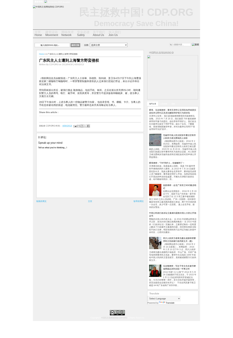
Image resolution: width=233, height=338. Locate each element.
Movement (51, 33)
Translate (170, 303)
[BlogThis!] (82, 126)
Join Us (114, 33)
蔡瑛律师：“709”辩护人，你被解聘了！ (167, 163)
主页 (90, 201)
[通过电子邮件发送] (78, 126)
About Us (99, 33)
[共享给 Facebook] (88, 126)
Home (38, 33)
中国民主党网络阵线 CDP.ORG (114, 318)
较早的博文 (139, 201)
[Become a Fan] (152, 45)
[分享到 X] (85, 126)
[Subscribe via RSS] (158, 45)
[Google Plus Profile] (141, 45)
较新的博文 (41, 201)
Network (67, 33)
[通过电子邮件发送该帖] (74, 126)
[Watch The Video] (135, 45)
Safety (83, 33)
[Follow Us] (146, 45)
